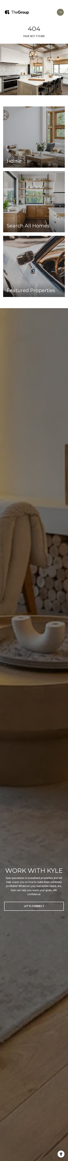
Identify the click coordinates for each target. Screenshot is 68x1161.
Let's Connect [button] (34, 906)
